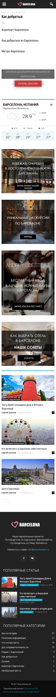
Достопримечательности (13, 443)
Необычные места (11, 670)
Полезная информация (12, 483)
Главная (5, 12)
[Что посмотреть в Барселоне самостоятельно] (28, 432)
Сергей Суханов (9, 412)
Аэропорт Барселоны (15, 29)
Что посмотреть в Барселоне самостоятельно (24, 448)
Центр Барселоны (10, 488)
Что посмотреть (10, 642)
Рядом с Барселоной (11, 399)
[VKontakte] (32, 558)
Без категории (27, 612)
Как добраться (9, 656)
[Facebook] (24, 558)
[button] (51, 4)
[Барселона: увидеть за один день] (9, 612)
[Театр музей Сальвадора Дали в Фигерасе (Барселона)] (28, 388)
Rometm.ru (41, 542)
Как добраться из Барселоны (20, 40)
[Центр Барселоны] (28, 472)
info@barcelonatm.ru (38, 549)
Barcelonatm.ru (44, 539)
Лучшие (5, 661)
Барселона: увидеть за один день (36, 608)
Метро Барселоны (13, 51)
